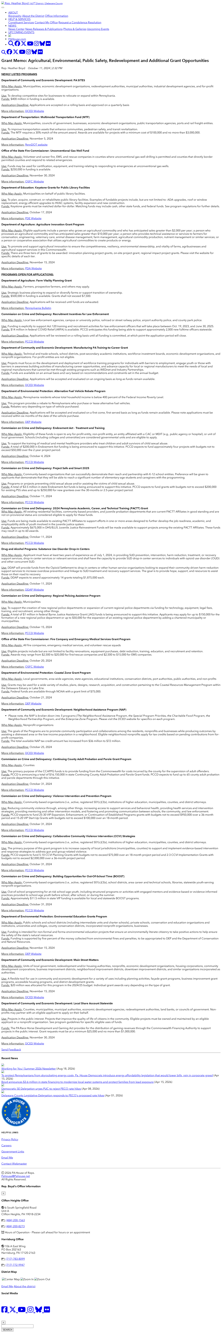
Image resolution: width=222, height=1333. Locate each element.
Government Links (12, 1151)
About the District (33, 15)
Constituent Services (21, 22)
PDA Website (33, 268)
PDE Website (33, 218)
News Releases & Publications (44, 29)
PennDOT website (36, 144)
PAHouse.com (17, 39)
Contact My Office (46, 22)
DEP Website (33, 422)
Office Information (56, 15)
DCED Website (34, 111)
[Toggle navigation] (2, 7)
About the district (24, 1286)
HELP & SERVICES (19, 19)
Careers (6, 1145)
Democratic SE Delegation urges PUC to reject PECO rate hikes (41, 1088)
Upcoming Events (98, 29)
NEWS (12, 25)
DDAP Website (34, 589)
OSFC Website (34, 181)
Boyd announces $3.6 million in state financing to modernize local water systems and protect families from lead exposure (77, 1082)
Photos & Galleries (74, 29)
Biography (15, 15)
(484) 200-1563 (15, 1220)
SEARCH (7, 1329)
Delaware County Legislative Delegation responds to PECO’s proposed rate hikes (52, 1095)
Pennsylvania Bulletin (38, 308)
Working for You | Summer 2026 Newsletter (28, 1068)
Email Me (7, 1157)
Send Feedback (11, 1049)
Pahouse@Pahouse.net (15, 1176)
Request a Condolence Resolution (79, 22)
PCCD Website (34, 341)
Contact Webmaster (14, 1163)
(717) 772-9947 (15, 1265)
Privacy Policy (9, 1139)
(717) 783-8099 (15, 1258)
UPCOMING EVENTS (21, 32)
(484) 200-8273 (15, 1226)
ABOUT (13, 12)
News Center (16, 29)
